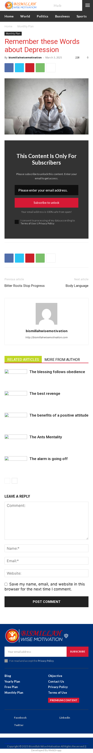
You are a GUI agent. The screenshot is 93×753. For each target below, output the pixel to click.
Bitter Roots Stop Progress (25, 286)
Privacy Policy (46, 223)
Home (8, 26)
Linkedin (64, 717)
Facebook (20, 717)
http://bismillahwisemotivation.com (47, 337)
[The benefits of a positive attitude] (16, 420)
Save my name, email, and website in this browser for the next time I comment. (45, 586)
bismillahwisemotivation (25, 57)
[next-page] (14, 481)
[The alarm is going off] (16, 464)
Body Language (77, 286)
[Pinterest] (29, 67)
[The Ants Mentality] (16, 442)
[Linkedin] (53, 718)
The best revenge (44, 393)
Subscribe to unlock (46, 202)
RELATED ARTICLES (23, 359)
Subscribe (77, 651)
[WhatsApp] (40, 67)
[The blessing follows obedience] (16, 377)
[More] (51, 67)
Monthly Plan (25, 26)
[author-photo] (46, 324)
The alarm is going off (48, 458)
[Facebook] (9, 67)
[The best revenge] (16, 399)
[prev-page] (7, 481)
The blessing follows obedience (57, 371)
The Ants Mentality (45, 437)
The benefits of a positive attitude (58, 415)
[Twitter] (19, 67)
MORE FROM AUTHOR (62, 359)
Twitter (18, 725)
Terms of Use (28, 223)
